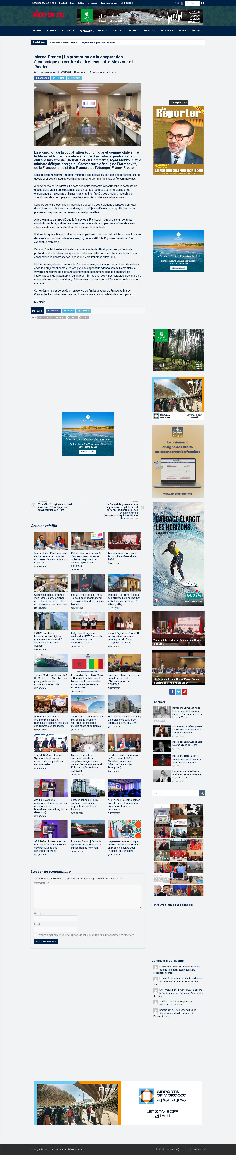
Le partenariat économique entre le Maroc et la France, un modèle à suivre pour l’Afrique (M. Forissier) (123, 846)
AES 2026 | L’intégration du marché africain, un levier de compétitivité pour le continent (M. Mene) (50, 846)
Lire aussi (92, 3)
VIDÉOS (196, 30)
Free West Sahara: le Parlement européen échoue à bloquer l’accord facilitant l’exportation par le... (176, 969)
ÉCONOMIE (86, 31)
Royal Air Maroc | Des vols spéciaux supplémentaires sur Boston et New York (86, 844)
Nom (37, 913)
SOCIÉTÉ (102, 30)
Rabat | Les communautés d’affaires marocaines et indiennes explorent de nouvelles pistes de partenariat (86, 559)
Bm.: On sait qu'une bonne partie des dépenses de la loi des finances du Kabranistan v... (174, 1013)
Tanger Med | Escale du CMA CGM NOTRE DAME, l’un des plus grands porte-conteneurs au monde (50, 679)
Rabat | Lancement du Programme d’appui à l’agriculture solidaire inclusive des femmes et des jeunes (51, 721)
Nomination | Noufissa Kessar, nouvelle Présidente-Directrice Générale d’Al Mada (187, 729)
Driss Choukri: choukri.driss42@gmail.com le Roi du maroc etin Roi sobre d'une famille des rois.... (178, 993)
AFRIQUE (52, 30)
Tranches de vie (109, 3)
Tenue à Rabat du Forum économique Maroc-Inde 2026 (122, 556)
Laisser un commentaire (104, 72)
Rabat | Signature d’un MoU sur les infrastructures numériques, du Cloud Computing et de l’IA (123, 638)
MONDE (133, 30)
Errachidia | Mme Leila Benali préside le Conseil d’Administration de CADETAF (124, 679)
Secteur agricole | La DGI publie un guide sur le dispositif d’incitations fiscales (85, 804)
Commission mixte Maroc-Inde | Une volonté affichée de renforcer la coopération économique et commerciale (50, 599)
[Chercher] (202, 3)
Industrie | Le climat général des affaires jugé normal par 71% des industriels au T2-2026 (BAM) (124, 599)
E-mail (38, 924)
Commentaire (41, 882)
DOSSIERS (167, 30)
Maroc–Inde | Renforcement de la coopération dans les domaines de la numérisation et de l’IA (50, 558)
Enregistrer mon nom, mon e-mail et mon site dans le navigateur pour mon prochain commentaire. (86, 935)
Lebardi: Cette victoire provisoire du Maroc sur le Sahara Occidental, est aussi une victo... (177, 981)
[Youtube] (182, 3)
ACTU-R (36, 30)
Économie (82, 72)
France (73, 318)
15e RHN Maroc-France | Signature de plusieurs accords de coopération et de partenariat (49, 759)
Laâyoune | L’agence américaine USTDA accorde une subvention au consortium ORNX (86, 638)
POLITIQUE (68, 30)
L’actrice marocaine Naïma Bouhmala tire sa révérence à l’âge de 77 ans (186, 774)
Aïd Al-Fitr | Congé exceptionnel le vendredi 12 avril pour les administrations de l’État (55, 506)
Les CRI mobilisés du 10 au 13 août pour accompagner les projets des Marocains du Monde (87, 599)
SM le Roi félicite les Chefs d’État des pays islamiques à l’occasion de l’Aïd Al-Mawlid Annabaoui (95, 42)
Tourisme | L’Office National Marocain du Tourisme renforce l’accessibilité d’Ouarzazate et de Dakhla (87, 721)
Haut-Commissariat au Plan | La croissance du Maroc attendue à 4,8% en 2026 (124, 719)
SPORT (182, 30)
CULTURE (118, 30)
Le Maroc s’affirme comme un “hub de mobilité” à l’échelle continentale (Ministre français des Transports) (123, 761)
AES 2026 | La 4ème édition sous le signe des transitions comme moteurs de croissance (124, 804)
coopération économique (52, 318)
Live (72, 3)
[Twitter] (178, 3)
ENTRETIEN (149, 30)
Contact (63, 3)
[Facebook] (175, 3)
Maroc (85, 318)
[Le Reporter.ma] (48, 13)
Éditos (81, 3)
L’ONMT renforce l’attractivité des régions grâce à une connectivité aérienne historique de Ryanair (48, 639)
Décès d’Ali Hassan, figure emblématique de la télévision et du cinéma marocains (187, 759)
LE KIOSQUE (127, 3)
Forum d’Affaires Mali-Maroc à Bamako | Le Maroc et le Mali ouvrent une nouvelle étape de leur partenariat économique (87, 681)
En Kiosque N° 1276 (179, 103)
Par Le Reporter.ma (46, 72)
